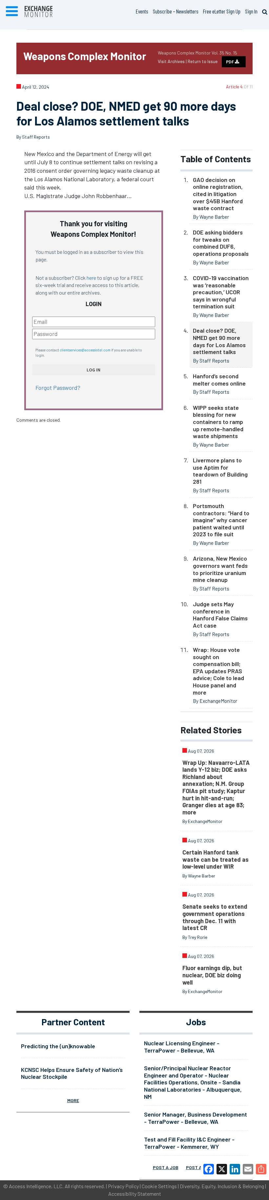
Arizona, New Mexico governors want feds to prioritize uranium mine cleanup (220, 569)
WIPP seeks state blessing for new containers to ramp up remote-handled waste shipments (218, 421)
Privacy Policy (123, 1186)
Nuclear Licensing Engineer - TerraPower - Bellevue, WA (181, 1046)
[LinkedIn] (234, 1169)
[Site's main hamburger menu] (12, 11)
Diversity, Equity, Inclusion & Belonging (222, 1186)
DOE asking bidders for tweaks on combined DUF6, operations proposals (221, 243)
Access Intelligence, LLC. (36, 1186)
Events (142, 11)
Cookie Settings (159, 1186)
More (73, 1100)
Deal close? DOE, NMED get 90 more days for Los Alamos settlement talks (219, 341)
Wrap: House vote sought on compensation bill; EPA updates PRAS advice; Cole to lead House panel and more (218, 671)
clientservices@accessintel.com (85, 350)
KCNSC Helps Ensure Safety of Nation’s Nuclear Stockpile (72, 1073)
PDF (230, 62)
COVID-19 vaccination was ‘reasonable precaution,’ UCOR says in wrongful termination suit (221, 292)
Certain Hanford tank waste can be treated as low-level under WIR (215, 859)
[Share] (261, 1169)
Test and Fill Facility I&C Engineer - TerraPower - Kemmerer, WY (189, 1143)
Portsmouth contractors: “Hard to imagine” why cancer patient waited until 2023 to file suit (221, 520)
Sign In (251, 11)
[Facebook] (208, 1169)
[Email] (248, 1169)
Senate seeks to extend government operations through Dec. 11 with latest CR (214, 917)
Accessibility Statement (134, 1193)
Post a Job (165, 1167)
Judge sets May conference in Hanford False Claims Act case (220, 614)
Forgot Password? (57, 387)
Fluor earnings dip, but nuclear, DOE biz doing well (212, 975)
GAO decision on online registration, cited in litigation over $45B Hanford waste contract (218, 193)
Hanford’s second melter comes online (219, 379)
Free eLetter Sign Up (221, 11)
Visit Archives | (173, 61)
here (91, 278)
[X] (221, 1169)
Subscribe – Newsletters (175, 11)
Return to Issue (202, 61)
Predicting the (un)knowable (58, 1046)
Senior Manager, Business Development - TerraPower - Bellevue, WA (195, 1118)
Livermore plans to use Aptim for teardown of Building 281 (220, 470)
